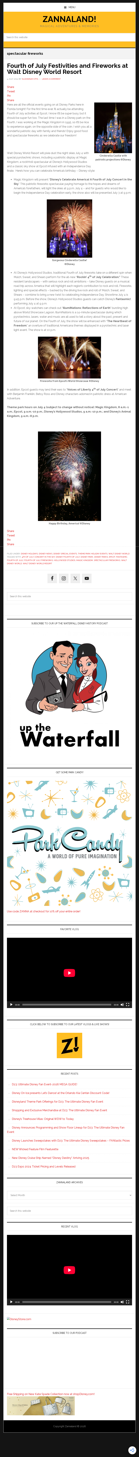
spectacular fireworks (107, 560)
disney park (87, 557)
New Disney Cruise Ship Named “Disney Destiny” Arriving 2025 (50, 1158)
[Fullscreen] (127, 1004)
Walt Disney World (119, 553)
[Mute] (122, 1004)
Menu (72, 7)
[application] (69, 973)
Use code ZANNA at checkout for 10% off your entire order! (43, 911)
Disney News (45, 553)
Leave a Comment (51, 79)
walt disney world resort (37, 563)
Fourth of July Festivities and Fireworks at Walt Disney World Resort (67, 68)
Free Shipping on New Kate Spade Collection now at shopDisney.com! (51, 1394)
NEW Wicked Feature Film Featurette (35, 1149)
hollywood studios (64, 560)
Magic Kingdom (84, 560)
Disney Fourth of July (68, 557)
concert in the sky (45, 557)
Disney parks (101, 557)
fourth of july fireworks (38, 560)
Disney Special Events (65, 553)
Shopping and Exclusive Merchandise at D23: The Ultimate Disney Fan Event (59, 1110)
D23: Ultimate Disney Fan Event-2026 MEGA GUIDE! (44, 1084)
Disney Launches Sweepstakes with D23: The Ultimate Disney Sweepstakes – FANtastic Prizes (71, 1140)
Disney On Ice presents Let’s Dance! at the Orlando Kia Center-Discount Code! (60, 1093)
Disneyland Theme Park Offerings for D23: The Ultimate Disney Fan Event (57, 1101)
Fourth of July (15, 560)
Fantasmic (121, 557)
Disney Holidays (29, 553)
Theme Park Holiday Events (92, 553)
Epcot (112, 557)
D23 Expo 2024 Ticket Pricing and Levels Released (43, 1166)
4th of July (28, 557)
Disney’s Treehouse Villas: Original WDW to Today (43, 1119)
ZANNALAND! (69, 19)
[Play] (11, 1004)
